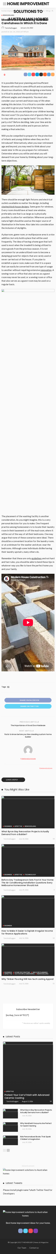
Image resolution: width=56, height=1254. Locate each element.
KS (8, 687)
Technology (30, 874)
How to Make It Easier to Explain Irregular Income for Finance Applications (27, 932)
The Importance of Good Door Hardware (28, 725)
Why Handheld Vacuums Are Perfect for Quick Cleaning (36, 1124)
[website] (4, 768)
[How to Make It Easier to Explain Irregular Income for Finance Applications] (28, 911)
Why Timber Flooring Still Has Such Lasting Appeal (27, 979)
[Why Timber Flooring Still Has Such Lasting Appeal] (28, 959)
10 (54, 839)
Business (8, 826)
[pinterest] (30, 1231)
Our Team (21, 1248)
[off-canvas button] (5, 4)
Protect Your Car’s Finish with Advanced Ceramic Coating (26, 1096)
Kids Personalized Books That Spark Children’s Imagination (35, 1137)
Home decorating (22, 972)
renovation (46, 270)
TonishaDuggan (11, 28)
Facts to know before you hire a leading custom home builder (28, 735)
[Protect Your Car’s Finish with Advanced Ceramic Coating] (28, 1073)
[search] (51, 4)
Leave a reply (12, 780)
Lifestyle (18, 826)
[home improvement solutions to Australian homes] (25, 1213)
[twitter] (25, 1231)
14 (51, 1101)
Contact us (34, 1248)
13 (54, 938)
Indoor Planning (40, 972)
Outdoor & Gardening (25, 973)
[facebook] (20, 1231)
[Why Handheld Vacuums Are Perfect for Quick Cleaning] (10, 1127)
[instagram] (35, 1231)
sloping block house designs (15, 206)
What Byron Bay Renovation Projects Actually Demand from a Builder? (25, 833)
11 (54, 983)
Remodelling (8, 15)
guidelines (37, 558)
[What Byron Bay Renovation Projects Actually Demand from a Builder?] (28, 812)
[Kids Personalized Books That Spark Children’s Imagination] (10, 1140)
